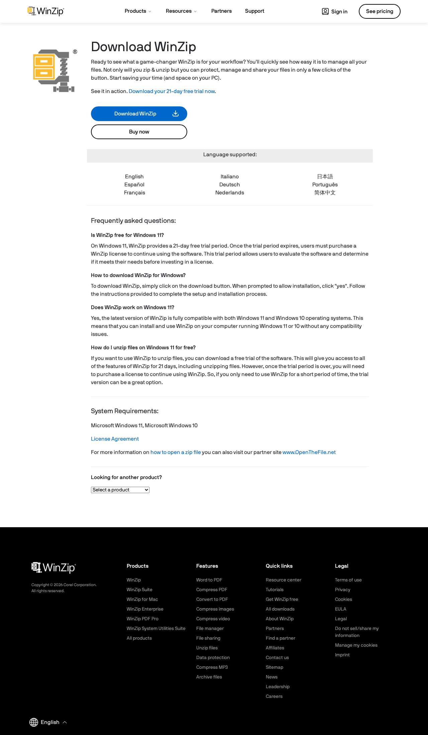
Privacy (342, 589)
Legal (341, 619)
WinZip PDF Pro (142, 619)
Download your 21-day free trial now (172, 91)
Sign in (338, 11)
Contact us (277, 657)
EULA (340, 609)
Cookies (343, 599)
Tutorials (275, 589)
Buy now (139, 131)
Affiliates (275, 648)
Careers (274, 696)
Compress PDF (211, 589)
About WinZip (280, 619)
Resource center (283, 580)
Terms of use (348, 580)
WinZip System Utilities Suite (156, 628)
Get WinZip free (282, 599)
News (272, 677)
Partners (275, 628)
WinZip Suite (139, 589)
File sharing (208, 638)
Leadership (278, 686)
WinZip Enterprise (145, 609)
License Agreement (115, 439)
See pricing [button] (379, 11)
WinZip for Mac (142, 599)
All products (139, 638)
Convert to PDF (212, 599)
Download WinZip (135, 113)
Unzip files (207, 648)
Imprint (342, 655)
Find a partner (280, 638)
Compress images (215, 609)
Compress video (213, 619)
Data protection (213, 657)
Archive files (209, 677)
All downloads (280, 609)
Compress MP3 (212, 667)
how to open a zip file (175, 452)
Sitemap (274, 667)
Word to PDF (209, 580)
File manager (210, 628)
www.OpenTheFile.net (309, 452)
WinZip (134, 580)
